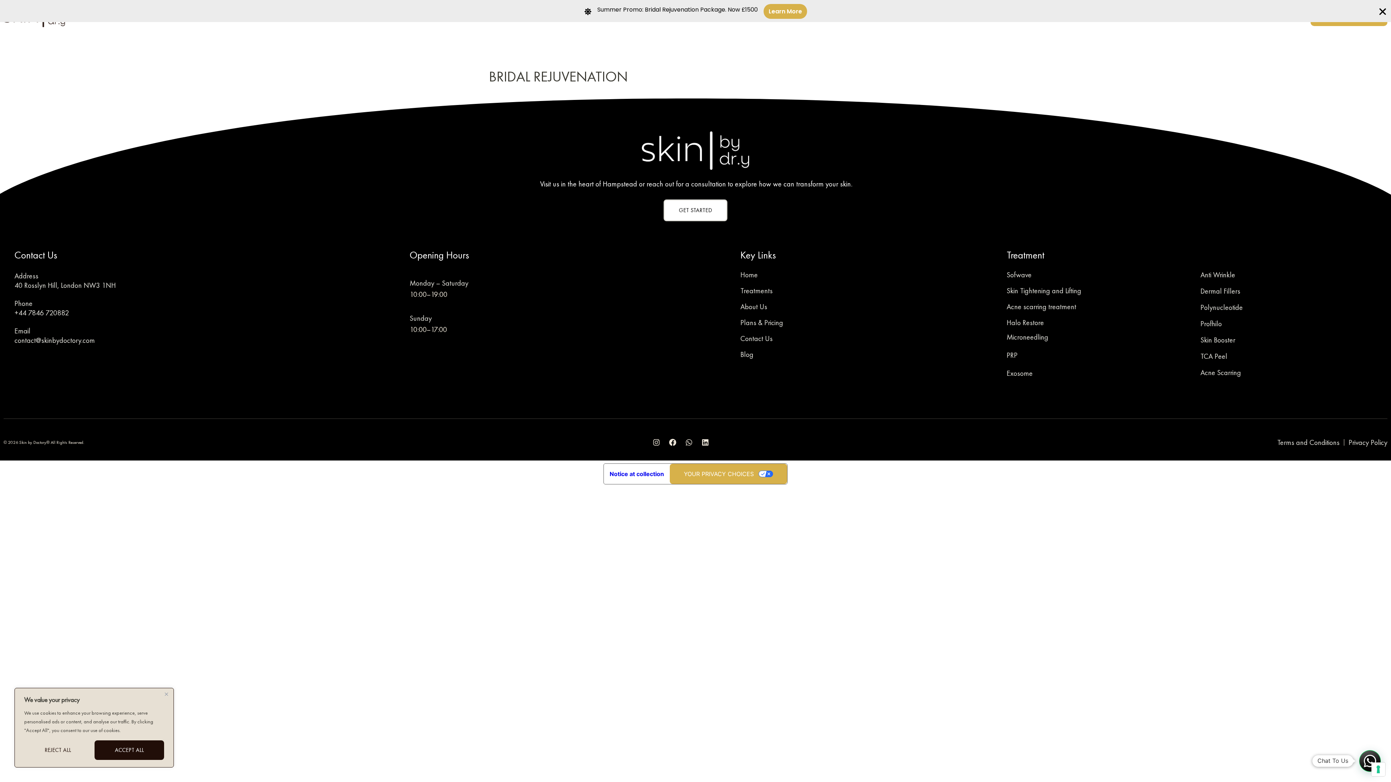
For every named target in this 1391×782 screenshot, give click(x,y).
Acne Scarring (1220, 372)
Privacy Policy (1368, 442)
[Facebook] (672, 442)
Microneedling (1027, 337)
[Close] (166, 694)
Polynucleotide (1221, 307)
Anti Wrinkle (1217, 274)
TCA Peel (1213, 356)
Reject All (58, 750)
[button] (1370, 761)
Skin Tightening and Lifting (1044, 290)
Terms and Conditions (1308, 442)
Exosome (1020, 373)
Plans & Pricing (761, 322)
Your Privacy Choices (719, 474)
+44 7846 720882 (41, 313)
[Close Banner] (1382, 11)
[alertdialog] (695, 11)
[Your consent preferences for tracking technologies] (1378, 769)
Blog (746, 354)
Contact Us (756, 338)
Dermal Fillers (1220, 291)
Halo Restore (1025, 322)
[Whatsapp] (689, 442)
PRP (1012, 355)
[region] (94, 728)
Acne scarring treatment (1041, 306)
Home (749, 274)
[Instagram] (656, 442)
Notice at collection (637, 474)
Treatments (756, 290)
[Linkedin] (705, 442)
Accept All (129, 750)
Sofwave (1019, 274)
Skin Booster (1217, 340)
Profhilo (1211, 323)
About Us (753, 306)
